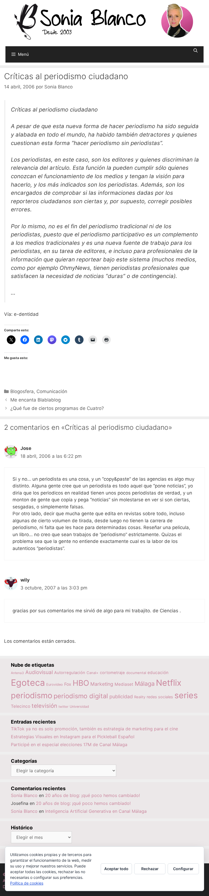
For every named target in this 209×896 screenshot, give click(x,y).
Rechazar (150, 868)
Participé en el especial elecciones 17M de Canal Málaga (69, 744)
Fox (67, 684)
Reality (139, 697)
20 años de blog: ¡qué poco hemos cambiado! (92, 795)
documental (136, 673)
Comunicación (51, 391)
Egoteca (28, 682)
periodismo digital (81, 696)
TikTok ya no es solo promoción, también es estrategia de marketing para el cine (94, 728)
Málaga (145, 683)
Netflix (169, 683)
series (186, 695)
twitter (63, 707)
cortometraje (112, 672)
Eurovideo (54, 684)
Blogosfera (22, 391)
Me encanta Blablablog (35, 400)
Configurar (183, 868)
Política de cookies (26, 883)
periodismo (31, 695)
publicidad (121, 696)
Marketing (101, 684)
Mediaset (124, 684)
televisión (44, 705)
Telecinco (20, 706)
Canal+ (93, 673)
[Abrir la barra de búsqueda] (196, 50)
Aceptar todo (116, 868)
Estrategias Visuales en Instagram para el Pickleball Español (72, 736)
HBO (81, 683)
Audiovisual (39, 672)
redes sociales (160, 696)
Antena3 (17, 673)
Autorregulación (69, 672)
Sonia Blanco (24, 795)
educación (157, 672)
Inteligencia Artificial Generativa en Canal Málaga (96, 811)
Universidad (79, 707)
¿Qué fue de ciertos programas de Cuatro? (57, 408)
